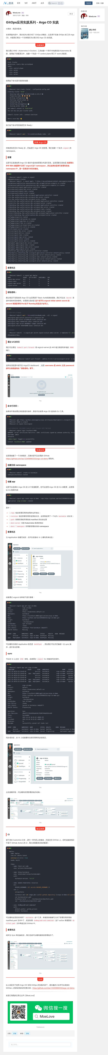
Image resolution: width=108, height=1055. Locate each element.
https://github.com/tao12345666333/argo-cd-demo (27, 459)
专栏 (26, 3)
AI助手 (34, 3)
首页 (18, 3)
